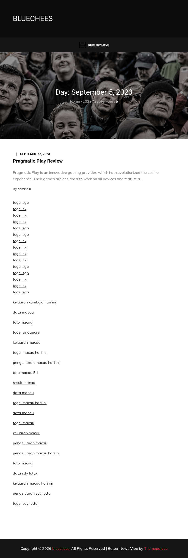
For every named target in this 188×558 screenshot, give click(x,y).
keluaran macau (26, 433)
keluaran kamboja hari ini (34, 302)
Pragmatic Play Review (38, 161)
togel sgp (21, 202)
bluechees (33, 18)
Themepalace (156, 548)
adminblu (24, 189)
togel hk (19, 209)
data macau (23, 312)
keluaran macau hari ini (33, 483)
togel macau (23, 423)
